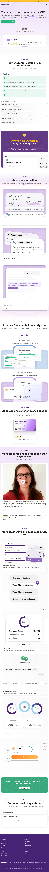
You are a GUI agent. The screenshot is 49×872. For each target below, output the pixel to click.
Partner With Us (4, 855)
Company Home (4, 853)
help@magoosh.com (38, 806)
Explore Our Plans (25, 788)
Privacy (2, 847)
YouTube (26, 853)
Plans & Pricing (27, 841)
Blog (25, 855)
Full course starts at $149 (8, 21)
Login (25, 843)
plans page (40, 830)
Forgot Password (27, 845)
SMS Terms (3, 845)
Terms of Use (3, 843)
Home (2, 841)
